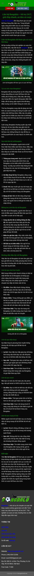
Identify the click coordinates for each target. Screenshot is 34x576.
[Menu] (2, 3)
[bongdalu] (17, 3)
